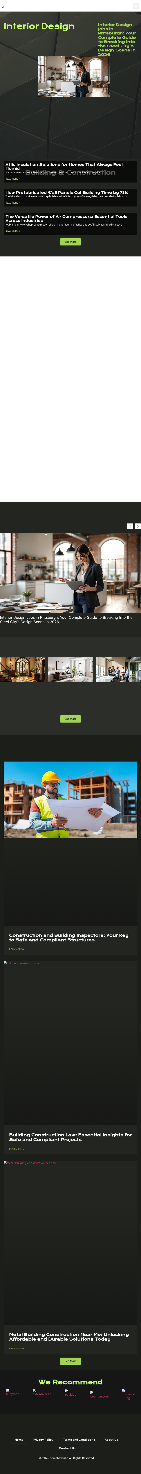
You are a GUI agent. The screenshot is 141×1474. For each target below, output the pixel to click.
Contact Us (67, 1448)
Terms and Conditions (79, 1440)
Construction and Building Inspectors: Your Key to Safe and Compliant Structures (69, 937)
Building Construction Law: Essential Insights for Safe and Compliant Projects (70, 1137)
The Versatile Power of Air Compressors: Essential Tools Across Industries (66, 219)
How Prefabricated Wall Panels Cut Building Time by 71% (67, 193)
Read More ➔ (13, 179)
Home (19, 1440)
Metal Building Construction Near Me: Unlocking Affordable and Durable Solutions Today (69, 1337)
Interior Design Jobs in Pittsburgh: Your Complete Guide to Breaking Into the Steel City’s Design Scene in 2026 (117, 40)
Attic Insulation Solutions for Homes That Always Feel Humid (64, 167)
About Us (111, 1440)
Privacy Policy (43, 1440)
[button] (136, 6)
